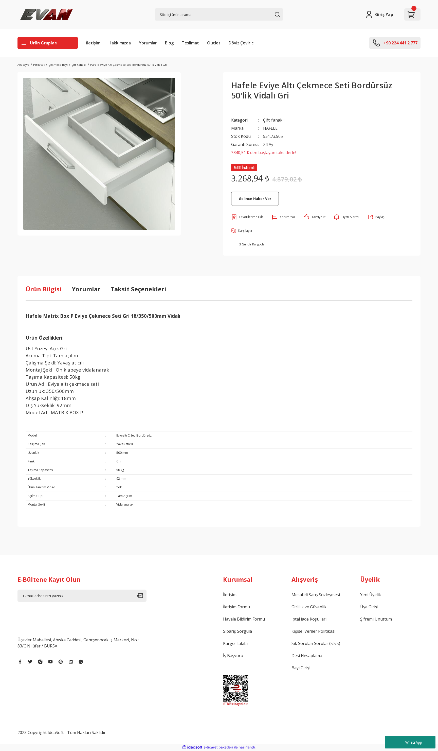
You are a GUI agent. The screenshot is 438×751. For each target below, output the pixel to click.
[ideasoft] (192, 747)
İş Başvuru (233, 655)
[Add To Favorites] (247, 217)
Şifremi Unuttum (376, 619)
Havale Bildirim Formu (244, 619)
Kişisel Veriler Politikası (313, 631)
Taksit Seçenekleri (138, 289)
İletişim (93, 43)
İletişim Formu (236, 607)
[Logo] (46, 14)
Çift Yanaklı (273, 120)
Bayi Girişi (300, 668)
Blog (169, 43)
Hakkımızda (119, 43)
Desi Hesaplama (306, 655)
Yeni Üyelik (370, 594)
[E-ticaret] (218, 747)
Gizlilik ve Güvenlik (308, 607)
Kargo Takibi (235, 643)
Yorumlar (148, 43)
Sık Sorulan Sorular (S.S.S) (315, 643)
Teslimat (190, 43)
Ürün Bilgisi (44, 289)
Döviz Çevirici (241, 43)
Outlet (214, 43)
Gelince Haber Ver (255, 198)
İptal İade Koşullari (308, 619)
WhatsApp (413, 742)
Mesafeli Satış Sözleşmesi (315, 594)
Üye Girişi (369, 607)
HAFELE (270, 128)
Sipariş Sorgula (237, 631)
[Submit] (142, 596)
